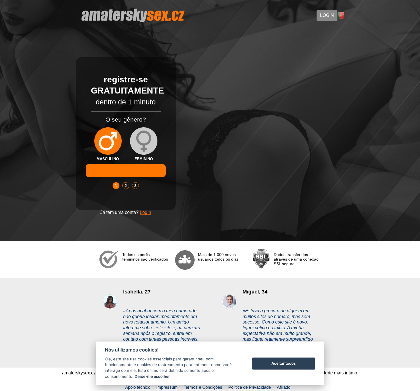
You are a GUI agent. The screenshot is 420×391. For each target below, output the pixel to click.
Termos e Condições (203, 387)
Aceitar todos (283, 363)
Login (145, 212)
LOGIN (327, 15)
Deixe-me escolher (152, 376)
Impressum (167, 387)
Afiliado (283, 387)
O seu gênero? (125, 119)
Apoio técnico (137, 387)
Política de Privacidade (249, 387)
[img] (108, 141)
